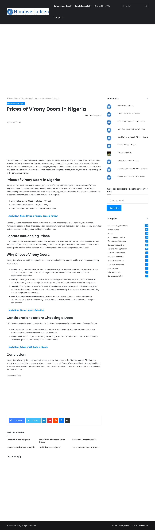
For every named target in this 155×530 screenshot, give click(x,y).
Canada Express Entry (83, 6)
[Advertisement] (72, 42)
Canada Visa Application (117, 249)
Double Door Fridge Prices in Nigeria (131, 176)
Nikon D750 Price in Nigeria (128, 161)
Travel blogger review (116, 237)
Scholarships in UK (115, 276)
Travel (110, 233)
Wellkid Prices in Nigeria (49, 447)
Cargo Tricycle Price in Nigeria (129, 113)
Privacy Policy (124, 526)
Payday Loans (113, 268)
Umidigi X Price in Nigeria (127, 145)
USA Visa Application (116, 264)
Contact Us (143, 526)
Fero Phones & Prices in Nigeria (85, 447)
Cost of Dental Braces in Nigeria (21, 447)
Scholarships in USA (102, 6)
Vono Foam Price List (125, 105)
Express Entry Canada (116, 253)
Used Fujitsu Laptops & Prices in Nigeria (133, 137)
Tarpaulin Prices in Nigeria (18, 439)
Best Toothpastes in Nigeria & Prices (131, 129)
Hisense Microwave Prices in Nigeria (131, 121)
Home (10, 98)
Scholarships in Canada (62, 6)
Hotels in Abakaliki (125, 153)
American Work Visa (116, 257)
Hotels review (113, 229)
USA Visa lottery (114, 272)
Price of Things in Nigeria (23, 98)
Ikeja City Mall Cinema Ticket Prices (52, 440)
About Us (134, 526)
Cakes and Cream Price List (84, 439)
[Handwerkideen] (28, 11)
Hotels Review (59, 18)
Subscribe (114, 208)
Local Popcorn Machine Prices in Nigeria (133, 168)
